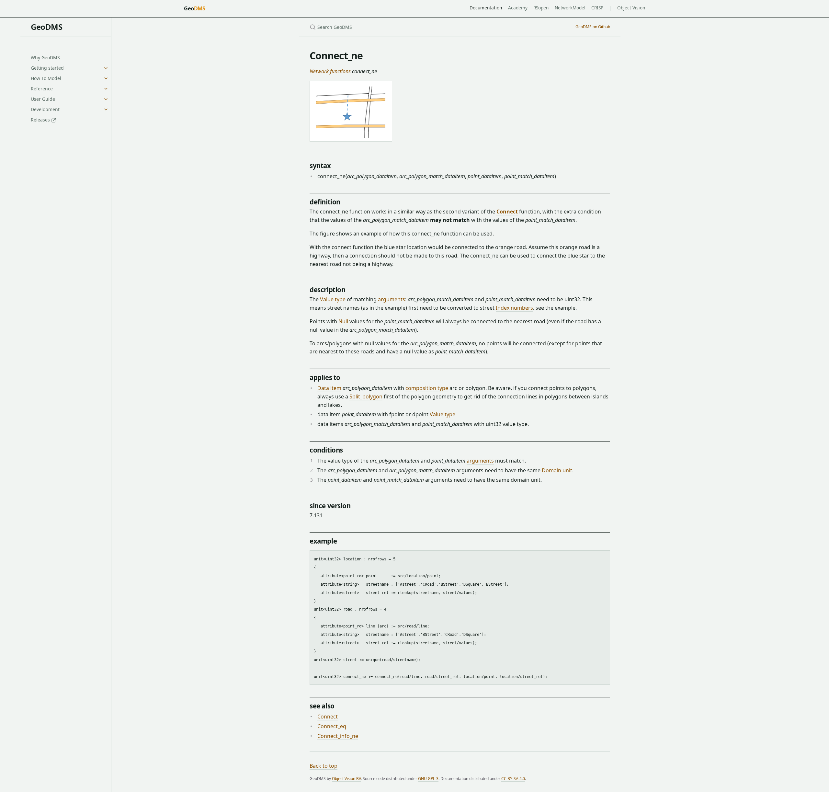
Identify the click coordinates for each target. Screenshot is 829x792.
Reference (42, 89)
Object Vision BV (346, 778)
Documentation (486, 8)
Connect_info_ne (337, 736)
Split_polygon (365, 396)
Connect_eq (331, 726)
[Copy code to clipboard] (602, 558)
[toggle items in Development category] (106, 109)
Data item (329, 388)
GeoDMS (46, 26)
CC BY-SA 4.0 (513, 778)
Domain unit (557, 470)
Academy (518, 8)
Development (45, 109)
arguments (391, 299)
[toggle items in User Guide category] (106, 99)
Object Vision (631, 8)
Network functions (330, 71)
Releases (41, 120)
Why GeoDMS (45, 57)
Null (343, 321)
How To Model (46, 78)
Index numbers (514, 307)
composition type (426, 388)
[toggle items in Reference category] (106, 89)
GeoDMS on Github (592, 26)
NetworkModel (570, 8)
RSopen (541, 8)
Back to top (323, 765)
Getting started (47, 68)
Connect (507, 211)
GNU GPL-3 (428, 778)
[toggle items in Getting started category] (106, 68)
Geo (194, 8)
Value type (333, 299)
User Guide (43, 99)
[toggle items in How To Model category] (106, 78)
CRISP (597, 8)
